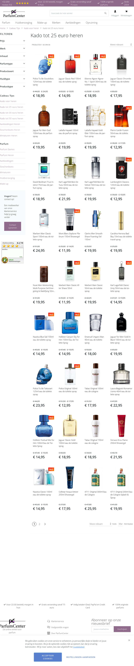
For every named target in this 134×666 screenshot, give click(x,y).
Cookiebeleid (78, 647)
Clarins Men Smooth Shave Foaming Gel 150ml (93, 236)
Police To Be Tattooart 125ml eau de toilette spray (42, 391)
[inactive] (12, 252)
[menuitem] (7, 22)
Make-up (4, 183)
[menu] (67, 22)
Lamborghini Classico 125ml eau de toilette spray (119, 185)
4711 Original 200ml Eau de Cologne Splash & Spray (121, 494)
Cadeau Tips (14, 28)
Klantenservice (57, 621)
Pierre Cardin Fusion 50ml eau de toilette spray (119, 133)
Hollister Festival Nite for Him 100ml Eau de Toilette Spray (43, 443)
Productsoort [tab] (7, 71)
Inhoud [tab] (4, 56)
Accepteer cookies (48, 657)
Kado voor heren (31, 28)
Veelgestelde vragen (60, 627)
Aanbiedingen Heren (10, 124)
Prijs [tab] (2, 40)
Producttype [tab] (6, 86)
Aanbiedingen (6, 161)
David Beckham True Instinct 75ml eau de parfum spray (43, 185)
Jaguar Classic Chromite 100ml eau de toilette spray (120, 81)
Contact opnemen (12, 226)
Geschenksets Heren (10, 129)
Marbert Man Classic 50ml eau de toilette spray (94, 288)
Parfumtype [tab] (6, 63)
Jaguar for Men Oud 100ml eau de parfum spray (42, 133)
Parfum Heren (7, 155)
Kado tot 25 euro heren (11, 107)
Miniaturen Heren (8, 135)
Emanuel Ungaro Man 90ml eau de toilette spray (94, 339)
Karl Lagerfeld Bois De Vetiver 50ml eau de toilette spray (95, 185)
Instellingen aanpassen (81, 657)
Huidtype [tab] (5, 78)
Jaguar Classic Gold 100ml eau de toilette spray (68, 443)
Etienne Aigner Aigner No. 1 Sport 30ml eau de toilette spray (95, 81)
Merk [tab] (2, 48)
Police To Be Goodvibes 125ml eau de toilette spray (43, 81)
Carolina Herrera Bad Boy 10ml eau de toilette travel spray (121, 236)
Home (2, 28)
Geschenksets (6, 166)
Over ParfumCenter (59, 633)
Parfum (4, 143)
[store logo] (14, 13)
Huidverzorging (7, 178)
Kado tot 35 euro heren (11, 112)
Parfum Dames (7, 149)
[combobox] (79, 13)
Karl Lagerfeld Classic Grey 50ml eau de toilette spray (120, 288)
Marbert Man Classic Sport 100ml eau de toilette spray (43, 236)
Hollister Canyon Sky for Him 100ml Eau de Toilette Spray (69, 339)
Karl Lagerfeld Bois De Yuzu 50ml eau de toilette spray (68, 185)
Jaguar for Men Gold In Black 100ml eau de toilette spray (120, 339)
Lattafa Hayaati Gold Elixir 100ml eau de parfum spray (95, 133)
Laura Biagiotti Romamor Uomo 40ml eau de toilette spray (121, 391)
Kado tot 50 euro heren (11, 118)
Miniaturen (5, 172)
